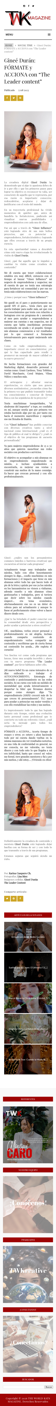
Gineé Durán (31, 879)
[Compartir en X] (14, 98)
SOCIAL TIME (25, 45)
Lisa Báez (22, 876)
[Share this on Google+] (20, 98)
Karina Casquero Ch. (20, 873)
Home (8, 45)
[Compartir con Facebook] (7, 98)
